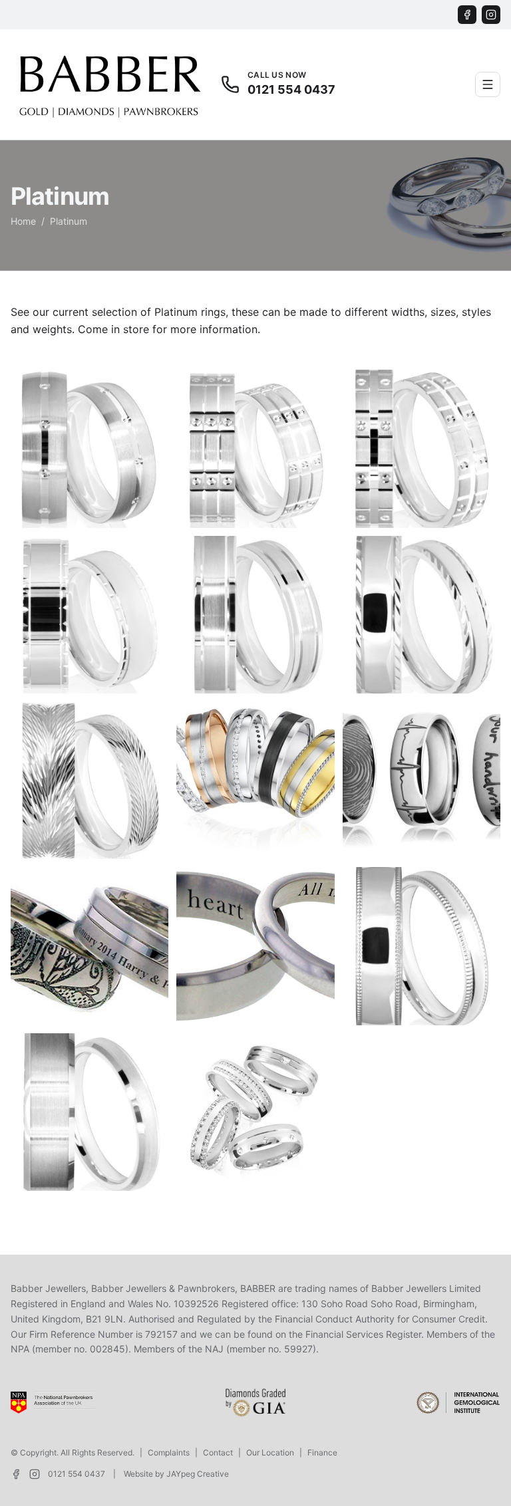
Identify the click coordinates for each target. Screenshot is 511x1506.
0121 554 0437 (76, 1474)
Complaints (169, 1452)
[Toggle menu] (487, 84)
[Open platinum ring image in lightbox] (89, 448)
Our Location (270, 1452)
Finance (322, 1452)
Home (23, 221)
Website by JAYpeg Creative (176, 1474)
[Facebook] (467, 14)
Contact (218, 1452)
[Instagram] (491, 14)
